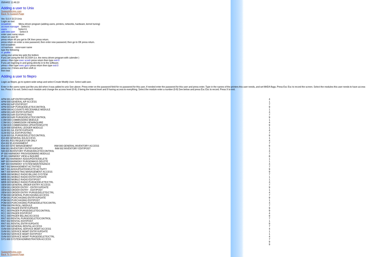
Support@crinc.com (11, 11)
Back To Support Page (12, 14)
